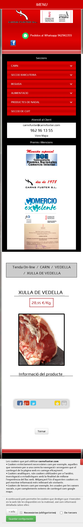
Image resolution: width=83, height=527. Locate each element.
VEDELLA (63, 267)
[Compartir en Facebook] (20, 403)
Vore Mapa (41, 135)
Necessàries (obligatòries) (40, 512)
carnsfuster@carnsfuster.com (41, 125)
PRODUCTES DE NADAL (25, 102)
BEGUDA (16, 83)
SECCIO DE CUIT (20, 111)
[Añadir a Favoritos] (57, 403)
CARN (14, 65)
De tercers (70, 512)
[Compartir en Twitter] (33, 403)
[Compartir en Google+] (26, 403)
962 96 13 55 (41, 130)
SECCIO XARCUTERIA (23, 74)
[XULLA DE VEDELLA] (41, 339)
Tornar (41, 431)
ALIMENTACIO (19, 93)
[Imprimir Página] (64, 403)
